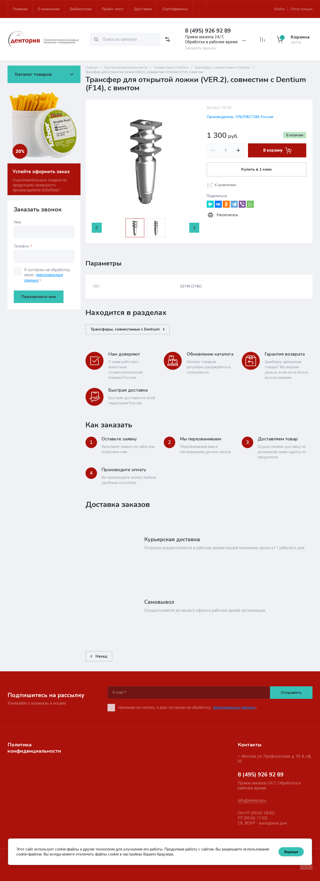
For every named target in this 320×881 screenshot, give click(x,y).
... (199, 9)
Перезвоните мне (38, 297)
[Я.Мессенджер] (210, 204)
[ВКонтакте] (218, 204)
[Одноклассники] (226, 204)
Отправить (291, 692)
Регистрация (301, 9)
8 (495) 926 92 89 (208, 31)
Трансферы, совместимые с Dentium (222, 67)
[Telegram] (234, 204)
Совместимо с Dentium (171, 67)
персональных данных (234, 707)
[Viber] (242, 204)
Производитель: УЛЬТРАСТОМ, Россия (240, 117)
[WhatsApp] (250, 204)
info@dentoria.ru (252, 800)
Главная (92, 67)
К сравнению (225, 185)
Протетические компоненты (126, 67)
